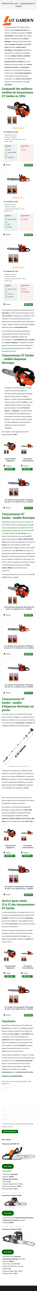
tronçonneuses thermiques (12, 348)
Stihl (25, 1066)
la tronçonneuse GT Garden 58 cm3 (18, 527)
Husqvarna (17, 1066)
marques (4, 1066)
